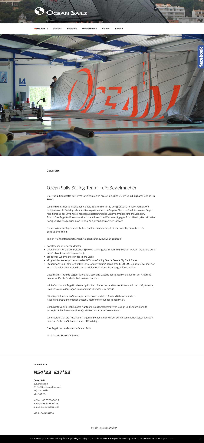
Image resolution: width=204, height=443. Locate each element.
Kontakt (119, 28)
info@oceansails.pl (49, 407)
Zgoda (172, 438)
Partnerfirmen (89, 28)
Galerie (105, 28)
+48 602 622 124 (49, 403)
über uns (57, 28)
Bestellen (72, 28)
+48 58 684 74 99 (50, 400)
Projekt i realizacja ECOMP (104, 427)
